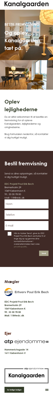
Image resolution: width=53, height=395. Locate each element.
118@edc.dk (17, 315)
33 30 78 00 (15, 312)
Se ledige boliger (14, 390)
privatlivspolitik (20, 246)
